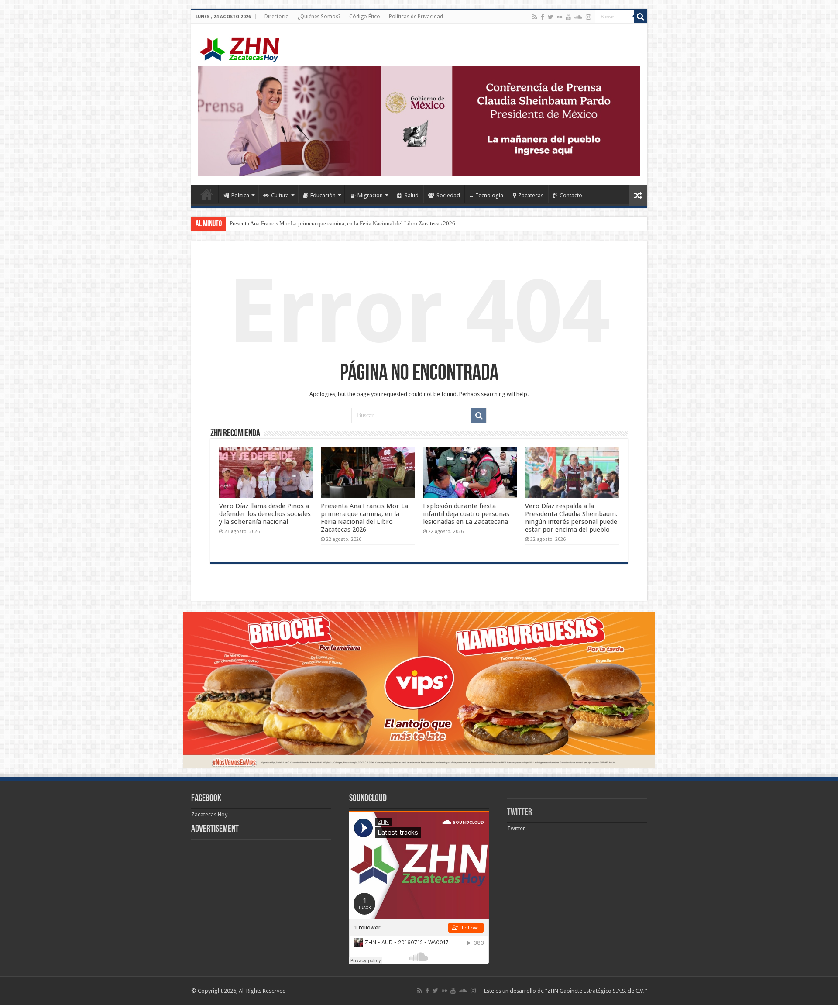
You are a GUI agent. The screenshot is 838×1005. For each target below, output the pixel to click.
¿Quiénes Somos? (319, 17)
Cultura (280, 195)
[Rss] (535, 17)
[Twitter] (550, 17)
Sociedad (448, 195)
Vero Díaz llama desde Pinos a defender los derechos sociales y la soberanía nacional (265, 514)
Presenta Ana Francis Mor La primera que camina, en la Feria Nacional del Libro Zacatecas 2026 (342, 223)
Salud (412, 195)
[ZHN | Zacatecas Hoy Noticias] (243, 47)
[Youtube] (568, 17)
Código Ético (364, 17)
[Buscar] (640, 16)
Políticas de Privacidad (416, 17)
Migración (370, 195)
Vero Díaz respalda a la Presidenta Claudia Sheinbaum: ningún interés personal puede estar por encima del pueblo (571, 517)
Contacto (571, 195)
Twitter (519, 813)
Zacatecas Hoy (209, 814)
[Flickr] (559, 17)
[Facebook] (542, 17)
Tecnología (489, 195)
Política (240, 195)
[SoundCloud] (578, 17)
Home (207, 194)
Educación (323, 195)
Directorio (276, 17)
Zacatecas (530, 195)
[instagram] (588, 17)
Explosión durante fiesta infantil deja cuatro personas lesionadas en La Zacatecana (466, 514)
